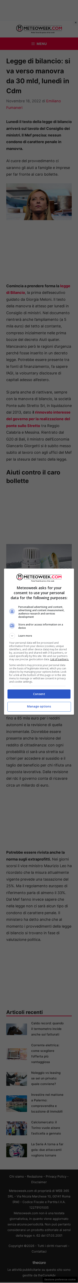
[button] (39, 636)
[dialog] (39, 641)
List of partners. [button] (59, 659)
